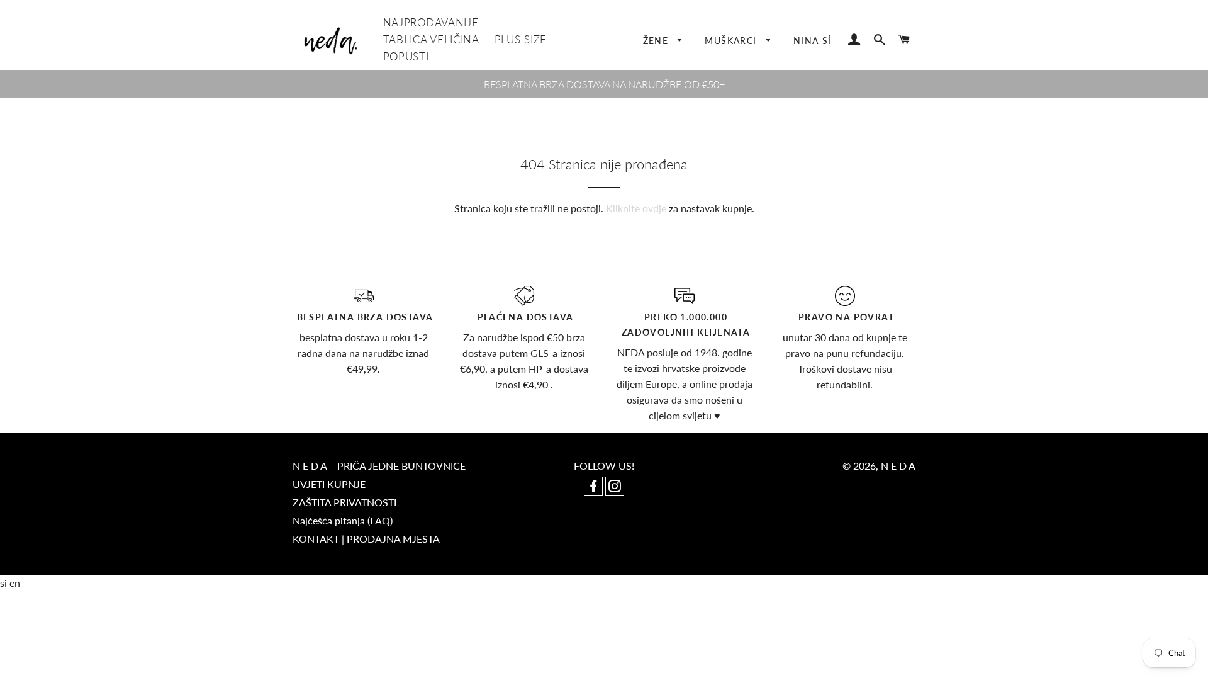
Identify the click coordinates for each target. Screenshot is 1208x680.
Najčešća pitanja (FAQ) (343, 520)
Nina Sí (812, 40)
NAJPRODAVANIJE (431, 22)
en (14, 583)
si (4, 583)
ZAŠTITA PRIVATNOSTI (344, 502)
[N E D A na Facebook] (594, 487)
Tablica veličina (431, 39)
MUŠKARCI (732, 40)
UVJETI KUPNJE (329, 484)
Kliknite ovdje (636, 208)
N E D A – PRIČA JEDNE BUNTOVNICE (379, 466)
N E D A (898, 466)
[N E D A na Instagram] (614, 487)
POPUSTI (406, 56)
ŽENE (657, 40)
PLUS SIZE (521, 39)
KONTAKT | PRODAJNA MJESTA (366, 539)
